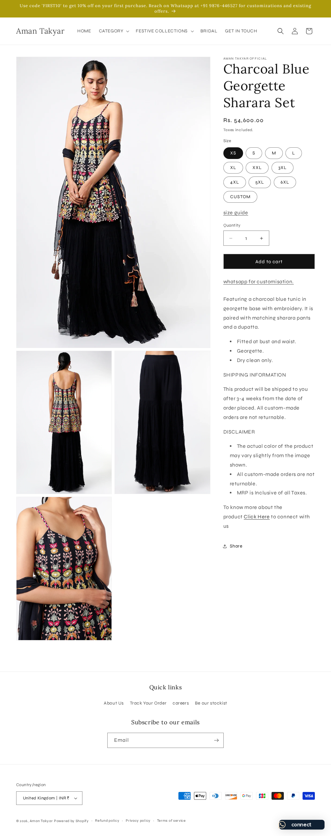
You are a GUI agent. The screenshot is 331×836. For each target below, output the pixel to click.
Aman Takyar (41, 821)
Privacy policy (138, 821)
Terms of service (171, 821)
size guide (235, 212)
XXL (257, 167)
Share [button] (236, 546)
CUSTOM (240, 196)
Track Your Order (148, 703)
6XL (285, 182)
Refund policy (107, 821)
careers (181, 703)
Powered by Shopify (71, 821)
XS (233, 153)
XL (233, 167)
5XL (259, 182)
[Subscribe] (216, 740)
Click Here (257, 517)
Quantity (232, 225)
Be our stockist (211, 703)
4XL (234, 182)
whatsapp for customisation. (258, 281)
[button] (113, 31)
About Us (114, 703)
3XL (282, 167)
